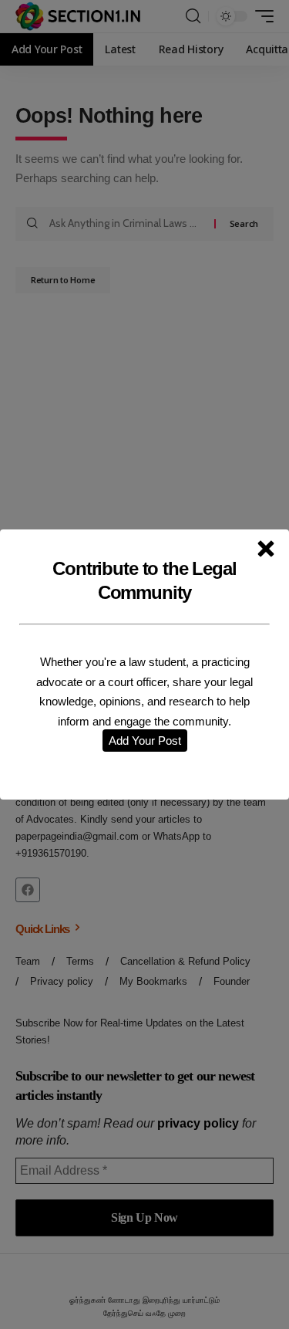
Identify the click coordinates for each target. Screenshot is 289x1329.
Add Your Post (145, 740)
